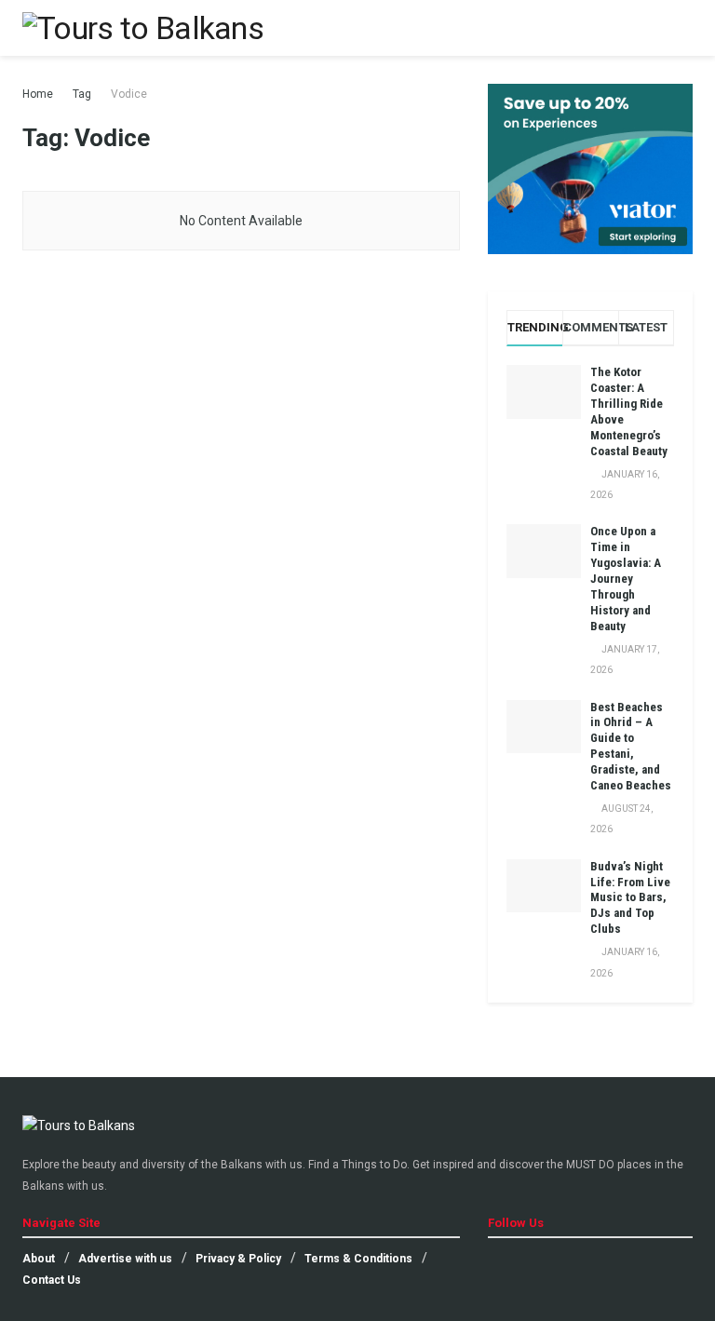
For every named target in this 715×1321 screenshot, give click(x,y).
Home (37, 94)
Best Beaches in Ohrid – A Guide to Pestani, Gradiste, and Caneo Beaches (630, 746)
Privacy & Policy (238, 1258)
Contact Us (51, 1280)
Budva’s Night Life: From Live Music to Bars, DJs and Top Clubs (630, 898)
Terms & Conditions (358, 1258)
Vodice (129, 94)
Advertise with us (125, 1258)
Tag (82, 94)
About (38, 1258)
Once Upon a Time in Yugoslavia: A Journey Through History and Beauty (625, 578)
